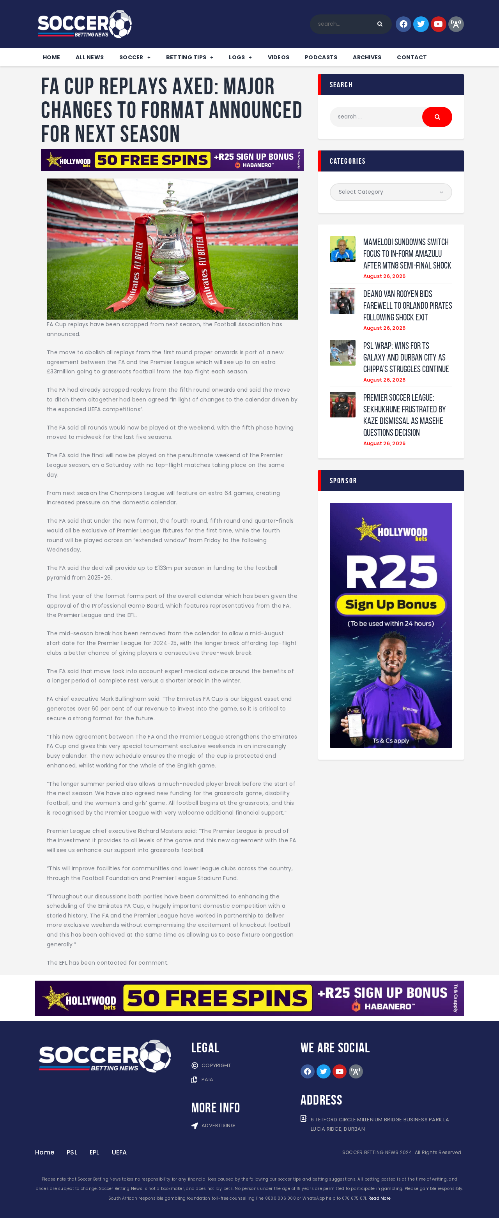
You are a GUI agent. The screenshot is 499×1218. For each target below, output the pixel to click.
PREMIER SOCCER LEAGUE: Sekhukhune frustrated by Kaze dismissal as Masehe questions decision (404, 415)
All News (90, 57)
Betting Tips (186, 57)
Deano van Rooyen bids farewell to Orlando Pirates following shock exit (407, 305)
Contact (412, 57)
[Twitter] (421, 24)
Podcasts (321, 57)
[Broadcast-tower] (456, 24)
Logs (237, 57)
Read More (379, 1198)
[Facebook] (403, 24)
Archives (367, 57)
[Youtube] (438, 24)
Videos (279, 57)
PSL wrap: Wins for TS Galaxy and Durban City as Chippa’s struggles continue (406, 357)
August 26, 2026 (384, 276)
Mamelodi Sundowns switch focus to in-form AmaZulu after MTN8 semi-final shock (407, 253)
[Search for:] (391, 116)
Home (51, 57)
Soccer (131, 57)
